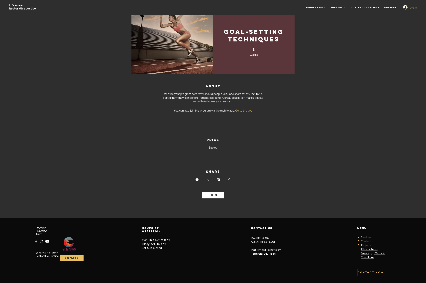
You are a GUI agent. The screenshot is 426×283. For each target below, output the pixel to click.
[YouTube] (47, 241)
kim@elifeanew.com (269, 249)
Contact (366, 241)
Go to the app (243, 110)
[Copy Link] (229, 180)
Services (366, 237)
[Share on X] (208, 180)
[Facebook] (36, 241)
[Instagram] (41, 241)
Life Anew (16, 5)
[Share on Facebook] (197, 180)
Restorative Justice (22, 8)
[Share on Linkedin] (218, 180)
